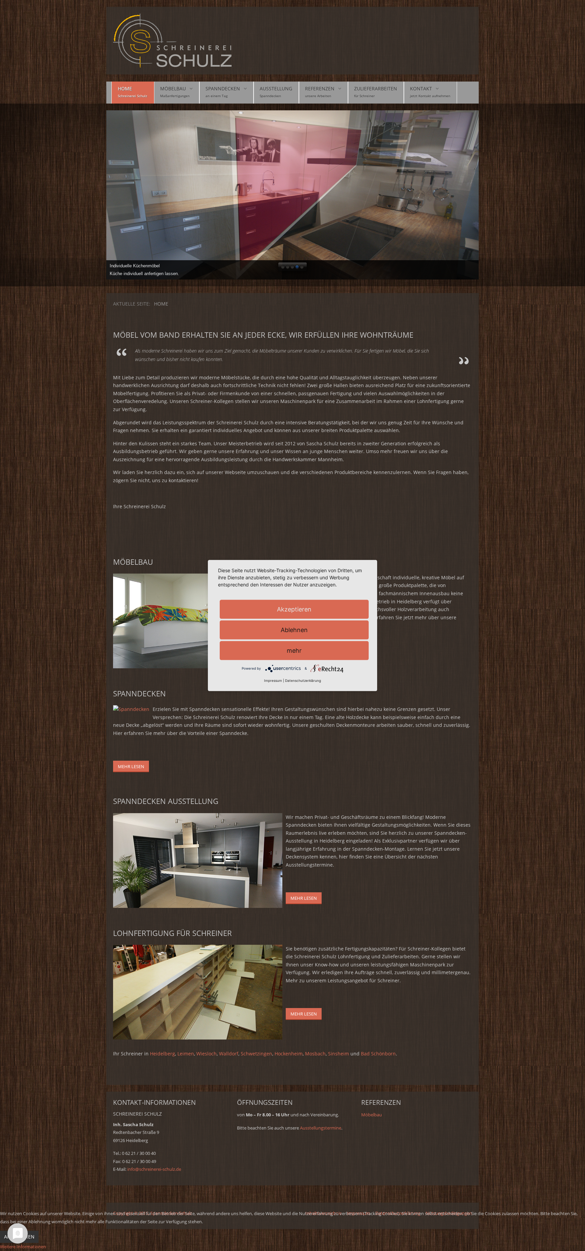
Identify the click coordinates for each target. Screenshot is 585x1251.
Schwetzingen (256, 1053)
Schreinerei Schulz (132, 95)
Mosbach (315, 1053)
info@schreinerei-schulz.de (154, 1169)
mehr (294, 650)
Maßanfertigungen (175, 95)
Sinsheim (339, 1053)
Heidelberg (162, 1053)
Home (125, 88)
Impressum (273, 680)
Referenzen (319, 88)
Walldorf (228, 1053)
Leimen (185, 1053)
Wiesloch (206, 1053)
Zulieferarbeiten (375, 88)
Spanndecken (222, 88)
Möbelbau (173, 88)
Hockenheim (289, 1053)
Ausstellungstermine (320, 1128)
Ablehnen (294, 629)
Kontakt (421, 88)
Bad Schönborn (378, 1053)
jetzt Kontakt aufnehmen (430, 95)
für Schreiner (364, 95)
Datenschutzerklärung (303, 680)
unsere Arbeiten (318, 95)
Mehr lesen (131, 766)
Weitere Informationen (23, 1247)
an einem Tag (216, 95)
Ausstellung (276, 88)
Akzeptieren (294, 608)
